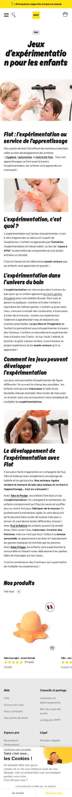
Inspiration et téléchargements (50, 700)
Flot (36, 32)
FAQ (6, 698)
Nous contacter (13, 711)
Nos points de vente (16, 718)
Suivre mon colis (14, 705)
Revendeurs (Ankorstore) (11, 742)
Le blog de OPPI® (50, 720)
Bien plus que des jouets (50, 711)
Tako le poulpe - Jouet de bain (19, 657)
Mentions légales (50, 740)
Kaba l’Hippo (18, 547)
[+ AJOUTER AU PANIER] (52, 648)
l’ (10, 157)
